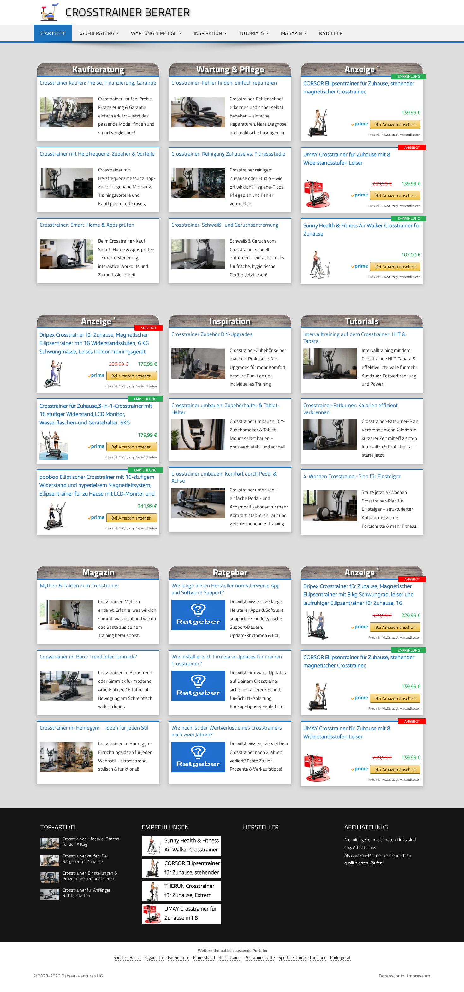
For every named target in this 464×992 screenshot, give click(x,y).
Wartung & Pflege (154, 33)
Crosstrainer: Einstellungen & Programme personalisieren (89, 875)
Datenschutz (391, 975)
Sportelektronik (292, 957)
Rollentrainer (230, 957)
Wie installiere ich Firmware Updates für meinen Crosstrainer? (226, 660)
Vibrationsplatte (260, 957)
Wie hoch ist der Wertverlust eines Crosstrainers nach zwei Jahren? (226, 731)
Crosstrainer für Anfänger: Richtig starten (86, 893)
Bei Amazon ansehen (395, 124)
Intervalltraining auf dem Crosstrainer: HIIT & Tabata (354, 337)
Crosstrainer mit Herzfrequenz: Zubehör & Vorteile (97, 154)
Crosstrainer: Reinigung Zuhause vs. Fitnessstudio (228, 154)
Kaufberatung (96, 33)
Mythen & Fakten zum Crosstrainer (79, 585)
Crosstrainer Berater (127, 12)
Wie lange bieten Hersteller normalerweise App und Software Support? (225, 589)
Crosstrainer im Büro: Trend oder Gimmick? (88, 656)
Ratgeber (331, 33)
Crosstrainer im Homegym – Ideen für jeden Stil (94, 728)
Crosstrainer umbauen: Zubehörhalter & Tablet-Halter (225, 408)
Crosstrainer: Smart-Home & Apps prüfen (87, 225)
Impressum (418, 975)
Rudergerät (340, 957)
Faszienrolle (178, 957)
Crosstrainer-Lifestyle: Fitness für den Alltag (90, 841)
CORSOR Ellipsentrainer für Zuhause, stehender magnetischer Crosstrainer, (358, 87)
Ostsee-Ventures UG (82, 975)
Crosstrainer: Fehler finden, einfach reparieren (224, 83)
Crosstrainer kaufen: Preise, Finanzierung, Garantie (98, 83)
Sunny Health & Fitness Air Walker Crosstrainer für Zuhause (361, 229)
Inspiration (208, 33)
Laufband (318, 957)
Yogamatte (154, 957)
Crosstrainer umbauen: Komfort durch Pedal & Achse (224, 477)
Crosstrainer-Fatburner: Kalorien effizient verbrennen (350, 408)
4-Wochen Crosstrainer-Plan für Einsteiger (352, 476)
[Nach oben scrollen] (453, 981)
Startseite (53, 33)
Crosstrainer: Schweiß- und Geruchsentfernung (224, 225)
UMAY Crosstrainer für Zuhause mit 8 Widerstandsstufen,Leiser (346, 158)
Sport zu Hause (127, 957)
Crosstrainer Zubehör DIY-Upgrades (212, 334)
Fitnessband (204, 957)
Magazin (291, 33)
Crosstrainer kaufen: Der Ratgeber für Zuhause (85, 858)
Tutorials (251, 33)
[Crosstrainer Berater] (46, 19)
